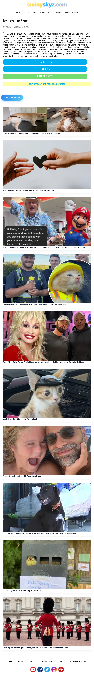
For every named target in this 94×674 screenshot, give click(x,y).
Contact (32, 661)
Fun (50, 12)
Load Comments (12, 98)
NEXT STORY (45, 69)
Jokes (67, 12)
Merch (20, 661)
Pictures (58, 12)
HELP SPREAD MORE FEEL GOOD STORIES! (47, 84)
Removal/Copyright (78, 661)
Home (9, 661)
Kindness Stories (30, 12)
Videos (42, 12)
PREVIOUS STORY (45, 61)
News (17, 12)
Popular (75, 12)
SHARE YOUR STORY (45, 76)
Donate (61, 661)
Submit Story (46, 661)
